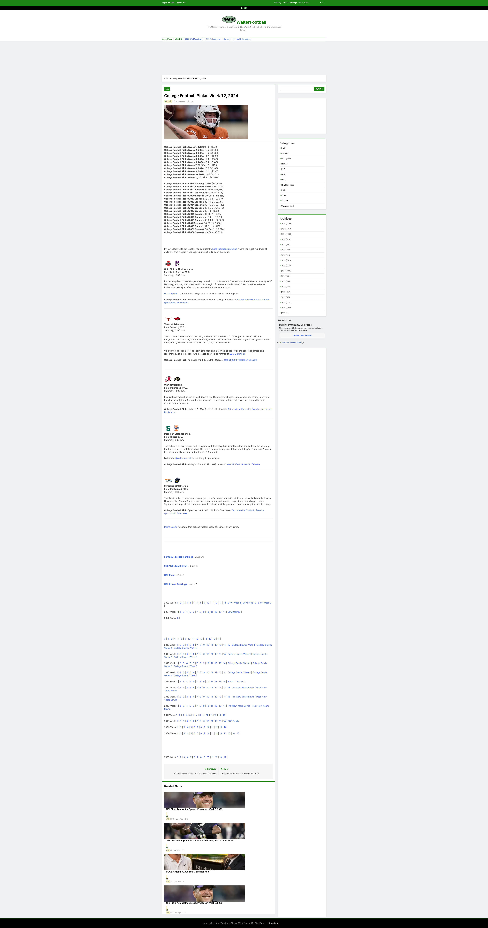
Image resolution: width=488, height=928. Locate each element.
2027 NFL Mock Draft (193, 39)
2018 (283, 266)
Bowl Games (234, 612)
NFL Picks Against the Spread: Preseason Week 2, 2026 (194, 903)
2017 (283, 271)
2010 (283, 308)
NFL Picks (169, 575)
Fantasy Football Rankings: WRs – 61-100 (291, 3)
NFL (283, 180)
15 (210, 639)
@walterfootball (183, 458)
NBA (283, 174)
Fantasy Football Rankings (178, 557)
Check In (178, 39)
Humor (284, 164)
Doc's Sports (170, 293)
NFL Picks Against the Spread (217, 39)
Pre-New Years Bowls (243, 687)
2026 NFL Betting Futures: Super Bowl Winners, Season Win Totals (199, 840)
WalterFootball (251, 22)
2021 (283, 250)
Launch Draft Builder (302, 335)
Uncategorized (287, 206)
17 (218, 639)
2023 (283, 239)
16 (214, 639)
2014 (283, 286)
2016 (283, 276)
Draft (283, 148)
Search (319, 89)
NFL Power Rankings (175, 584)
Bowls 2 (241, 681)
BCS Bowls (233, 721)
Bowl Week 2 (249, 602)
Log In (244, 8)
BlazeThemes (260, 923)
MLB (283, 169)
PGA (283, 190)
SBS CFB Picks (237, 354)
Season (284, 201)
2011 (283, 302)
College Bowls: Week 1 (243, 645)
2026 (283, 223)
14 (225, 602)
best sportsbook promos (224, 249)
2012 (283, 297)
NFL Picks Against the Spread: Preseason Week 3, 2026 (194, 809)
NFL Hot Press (287, 185)
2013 (283, 292)
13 (220, 602)
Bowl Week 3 (264, 602)
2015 (283, 281)
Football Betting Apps (241, 39)
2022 (283, 244)
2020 (283, 255)
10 (208, 602)
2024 (283, 234)
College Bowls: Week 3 (185, 648)
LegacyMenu (167, 39)
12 (216, 602)
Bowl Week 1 (234, 602)
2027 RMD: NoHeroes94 (290, 343)
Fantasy (284, 153)
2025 (283, 229)
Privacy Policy (273, 923)
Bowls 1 (231, 681)
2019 (283, 260)
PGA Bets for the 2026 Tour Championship (187, 871)
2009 (283, 313)
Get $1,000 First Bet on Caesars (240, 360)
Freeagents (286, 158)
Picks (167, 89)
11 (212, 602)
